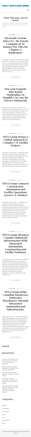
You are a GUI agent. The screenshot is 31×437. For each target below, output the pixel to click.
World (3, 423)
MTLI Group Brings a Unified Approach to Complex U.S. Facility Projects (15, 141)
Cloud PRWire (11, 34)
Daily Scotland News (14, 431)
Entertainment (6, 411)
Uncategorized (6, 420)
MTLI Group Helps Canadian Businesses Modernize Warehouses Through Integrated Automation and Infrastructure (15, 300)
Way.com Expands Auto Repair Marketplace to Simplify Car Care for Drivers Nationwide (15, 94)
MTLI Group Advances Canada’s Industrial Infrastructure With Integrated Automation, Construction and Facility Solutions (15, 243)
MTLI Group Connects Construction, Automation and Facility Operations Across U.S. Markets (15, 189)
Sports (3, 414)
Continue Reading (15, 77)
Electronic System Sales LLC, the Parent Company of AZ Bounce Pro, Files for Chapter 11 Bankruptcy (15, 45)
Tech (3, 417)
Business (4, 405)
